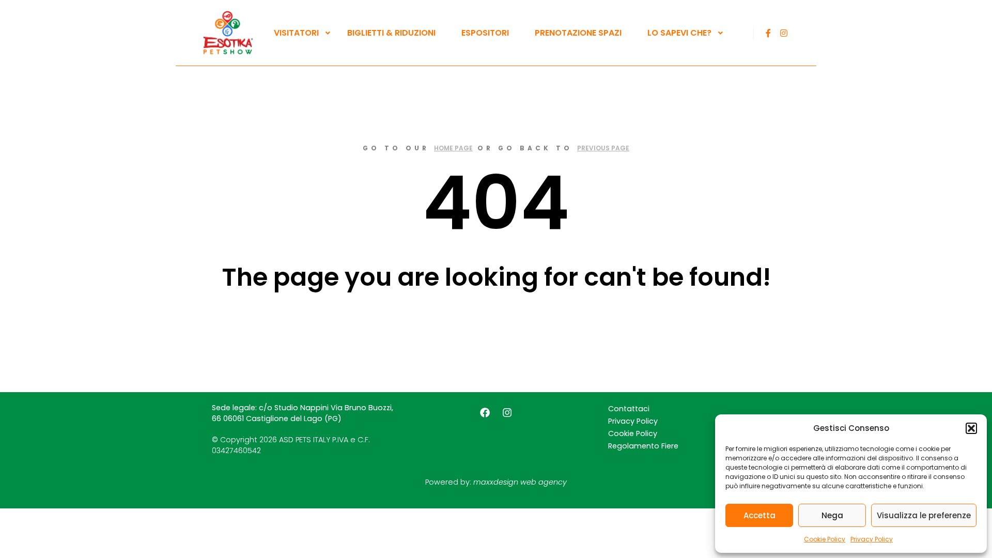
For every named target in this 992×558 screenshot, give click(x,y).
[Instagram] (784, 33)
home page (453, 148)
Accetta (759, 515)
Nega (832, 515)
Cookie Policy (824, 539)
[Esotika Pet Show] (227, 33)
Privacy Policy (871, 539)
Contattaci (628, 409)
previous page (603, 148)
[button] (971, 428)
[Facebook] (768, 33)
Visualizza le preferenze (924, 515)
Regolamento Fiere (643, 446)
